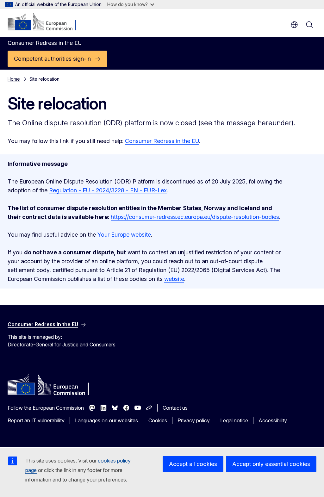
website (174, 279)
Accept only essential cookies (271, 464)
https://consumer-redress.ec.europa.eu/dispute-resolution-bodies (195, 217)
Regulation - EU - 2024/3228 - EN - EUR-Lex (108, 190)
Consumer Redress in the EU (162, 141)
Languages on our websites (106, 420)
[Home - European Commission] (46, 22)
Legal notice (234, 420)
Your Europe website (124, 234)
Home (14, 79)
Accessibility (273, 420)
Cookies (157, 420)
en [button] (294, 25)
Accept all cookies (193, 464)
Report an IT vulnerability (36, 420)
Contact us (175, 408)
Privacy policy (194, 420)
